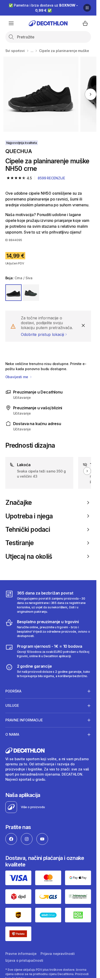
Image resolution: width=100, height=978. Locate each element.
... (32, 51)
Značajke (18, 502)
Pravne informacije (21, 954)
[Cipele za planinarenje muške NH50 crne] (40, 94)
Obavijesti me (17, 377)
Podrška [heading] (13, 691)
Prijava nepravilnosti (58, 954)
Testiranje (19, 543)
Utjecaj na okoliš (28, 556)
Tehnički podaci (27, 529)
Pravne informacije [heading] (24, 720)
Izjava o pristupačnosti (24, 960)
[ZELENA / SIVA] (31, 292)
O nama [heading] (12, 734)
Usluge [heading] (12, 705)
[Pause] (87, 8)
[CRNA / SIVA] (13, 292)
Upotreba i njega (29, 516)
